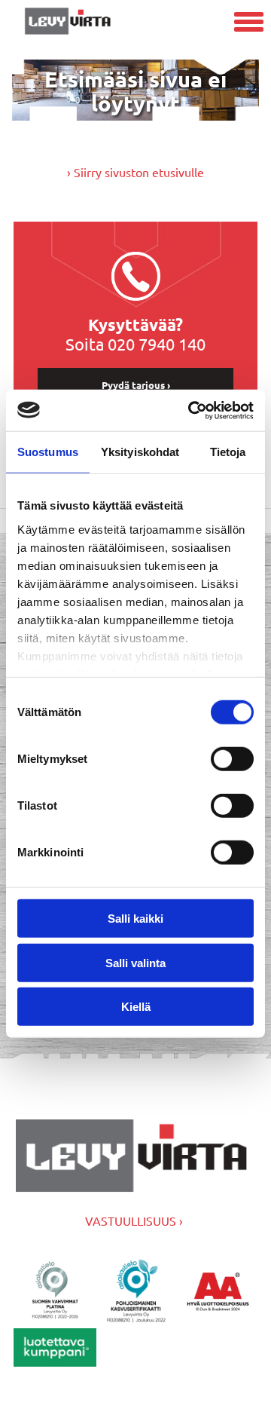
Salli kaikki (135, 918)
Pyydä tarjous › (136, 384)
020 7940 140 (157, 344)
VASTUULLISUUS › (134, 1220)
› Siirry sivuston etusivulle (135, 171)
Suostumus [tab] (47, 452)
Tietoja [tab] (228, 452)
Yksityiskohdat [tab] (140, 452)
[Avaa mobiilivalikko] (249, 23)
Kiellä (136, 1006)
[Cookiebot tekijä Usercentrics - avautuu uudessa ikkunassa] (191, 410)
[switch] (232, 759)
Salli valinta (135, 962)
